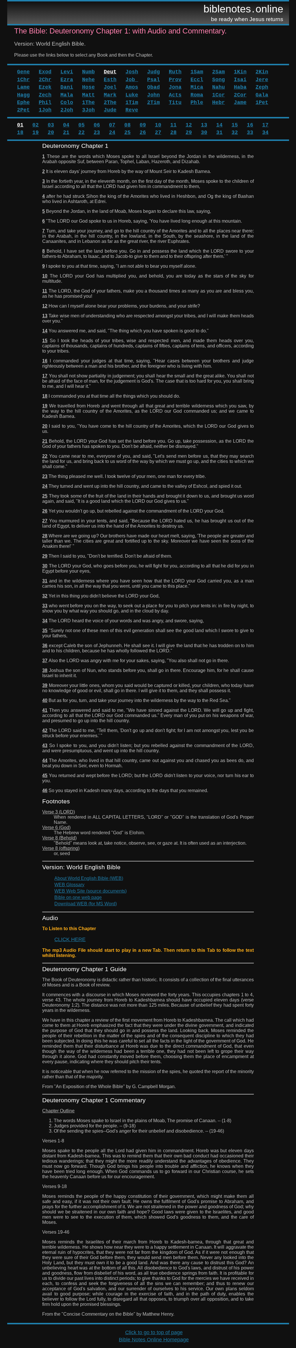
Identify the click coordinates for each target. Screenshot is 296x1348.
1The (88, 102)
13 (204, 125)
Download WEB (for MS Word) (85, 903)
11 (173, 125)
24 (112, 132)
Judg (153, 72)
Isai (240, 80)
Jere (262, 80)
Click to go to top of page (154, 1332)
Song (218, 80)
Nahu (218, 87)
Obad (153, 87)
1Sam (196, 72)
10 (158, 125)
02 (35, 125)
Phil (45, 102)
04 (66, 125)
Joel (110, 87)
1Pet (262, 102)
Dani (66, 87)
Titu (175, 102)
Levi (66, 72)
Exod (45, 72)
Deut (110, 72)
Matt (88, 95)
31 (219, 132)
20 (51, 132)
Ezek (45, 87)
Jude (110, 110)
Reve (131, 110)
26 (143, 132)
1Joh (45, 110)
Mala (66, 95)
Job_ (131, 80)
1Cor (218, 95)
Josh (131, 72)
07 (112, 125)
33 (250, 132)
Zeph (262, 87)
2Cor (240, 95)
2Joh (66, 110)
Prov (175, 80)
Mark (110, 95)
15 (235, 125)
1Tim (131, 102)
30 (204, 132)
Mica (196, 87)
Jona (175, 87)
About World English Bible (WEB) (88, 878)
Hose (88, 87)
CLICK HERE (70, 939)
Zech (45, 95)
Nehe (88, 80)
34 (265, 132)
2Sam (218, 72)
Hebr (218, 102)
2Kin (262, 72)
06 (97, 125)
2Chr (45, 80)
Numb (88, 72)
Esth (110, 80)
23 (97, 132)
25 (127, 132)
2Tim (153, 102)
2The (110, 102)
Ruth (175, 72)
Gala (262, 95)
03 (51, 125)
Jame (240, 102)
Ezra (66, 80)
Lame (23, 87)
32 (235, 132)
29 (189, 132)
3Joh (88, 110)
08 (127, 125)
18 (20, 132)
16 (250, 125)
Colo (66, 102)
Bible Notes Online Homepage (154, 1340)
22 (81, 132)
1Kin (240, 72)
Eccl (196, 80)
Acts (175, 95)
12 (189, 125)
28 (173, 132)
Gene (23, 72)
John (153, 95)
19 (35, 132)
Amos (131, 87)
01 (20, 125)
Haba (240, 87)
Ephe (23, 102)
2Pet (23, 110)
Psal (153, 80)
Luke (131, 95)
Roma (196, 95)
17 (265, 125)
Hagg (23, 95)
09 (143, 125)
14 (219, 125)
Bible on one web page (78, 897)
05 (81, 125)
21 (66, 132)
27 (158, 132)
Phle (196, 102)
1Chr (23, 80)
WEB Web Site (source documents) (90, 891)
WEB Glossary (69, 884)
